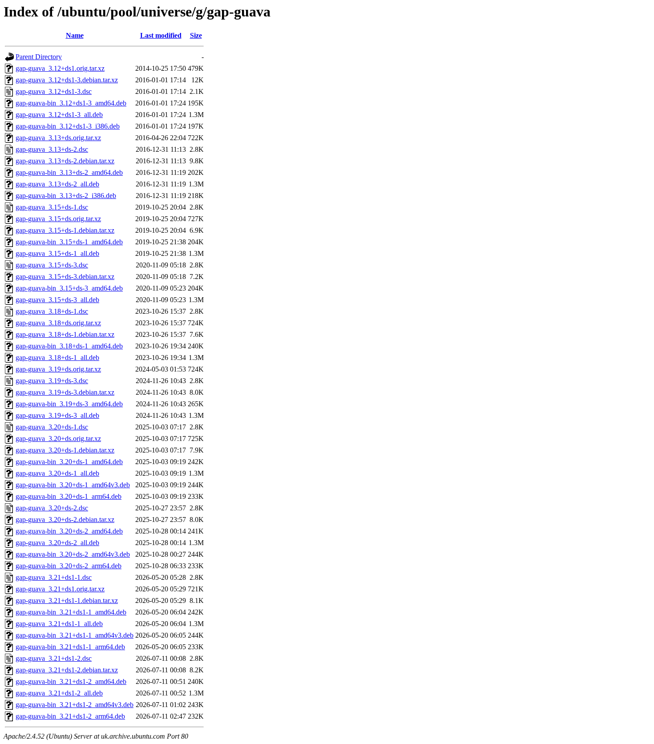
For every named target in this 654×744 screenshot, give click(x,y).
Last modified (161, 35)
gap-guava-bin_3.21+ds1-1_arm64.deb (70, 647)
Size (196, 35)
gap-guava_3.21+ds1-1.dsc (54, 577)
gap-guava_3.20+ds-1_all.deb (57, 473)
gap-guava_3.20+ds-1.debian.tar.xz (65, 450)
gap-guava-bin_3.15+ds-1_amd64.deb (69, 242)
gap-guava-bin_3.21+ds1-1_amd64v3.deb (74, 635)
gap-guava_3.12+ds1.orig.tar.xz (60, 68)
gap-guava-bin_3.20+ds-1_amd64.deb (69, 461)
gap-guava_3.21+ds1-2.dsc (54, 658)
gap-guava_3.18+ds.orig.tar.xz (58, 323)
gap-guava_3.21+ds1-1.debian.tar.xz (67, 600)
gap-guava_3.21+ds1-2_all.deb (59, 693)
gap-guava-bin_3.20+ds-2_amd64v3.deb (73, 554)
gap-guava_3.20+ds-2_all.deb (57, 542)
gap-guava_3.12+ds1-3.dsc (54, 91)
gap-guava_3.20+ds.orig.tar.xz (58, 438)
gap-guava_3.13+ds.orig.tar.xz (58, 138)
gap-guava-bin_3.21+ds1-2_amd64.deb (71, 681)
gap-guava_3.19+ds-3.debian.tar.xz (65, 392)
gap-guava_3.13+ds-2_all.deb (57, 184)
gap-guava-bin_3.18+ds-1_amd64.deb (69, 346)
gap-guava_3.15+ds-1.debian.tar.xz (65, 230)
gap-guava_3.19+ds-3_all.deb (57, 415)
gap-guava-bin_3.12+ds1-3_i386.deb (68, 126)
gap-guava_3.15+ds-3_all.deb (57, 299)
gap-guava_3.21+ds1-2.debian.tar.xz (67, 670)
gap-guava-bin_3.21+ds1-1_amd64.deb (71, 612)
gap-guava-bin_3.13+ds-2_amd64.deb (69, 172)
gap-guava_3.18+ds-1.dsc (52, 311)
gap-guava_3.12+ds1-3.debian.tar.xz (67, 80)
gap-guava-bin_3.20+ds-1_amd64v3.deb (73, 485)
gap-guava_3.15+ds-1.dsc (52, 207)
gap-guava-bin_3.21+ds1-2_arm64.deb (70, 716)
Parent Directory (39, 57)
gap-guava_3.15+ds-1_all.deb (57, 253)
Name (75, 35)
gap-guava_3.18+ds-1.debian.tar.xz (65, 334)
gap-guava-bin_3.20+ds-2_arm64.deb (68, 566)
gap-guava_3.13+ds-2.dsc (52, 149)
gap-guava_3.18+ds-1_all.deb (57, 357)
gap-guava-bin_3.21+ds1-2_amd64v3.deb (74, 704)
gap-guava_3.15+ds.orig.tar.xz (58, 218)
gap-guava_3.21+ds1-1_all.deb (59, 623)
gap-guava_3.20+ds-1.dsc (52, 427)
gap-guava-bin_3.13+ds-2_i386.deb (66, 195)
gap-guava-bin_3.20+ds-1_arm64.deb (68, 496)
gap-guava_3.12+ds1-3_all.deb (59, 114)
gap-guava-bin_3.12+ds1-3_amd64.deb (71, 103)
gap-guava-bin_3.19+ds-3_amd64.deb (69, 404)
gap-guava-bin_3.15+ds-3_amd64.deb (69, 288)
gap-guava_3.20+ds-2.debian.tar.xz (65, 519)
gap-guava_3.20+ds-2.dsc (52, 508)
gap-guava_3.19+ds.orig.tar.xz (58, 369)
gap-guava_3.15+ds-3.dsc (52, 265)
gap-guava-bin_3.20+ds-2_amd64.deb (69, 531)
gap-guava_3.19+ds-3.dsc (52, 380)
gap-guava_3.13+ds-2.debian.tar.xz (65, 161)
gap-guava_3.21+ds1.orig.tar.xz (60, 589)
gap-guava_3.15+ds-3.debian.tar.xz (65, 276)
